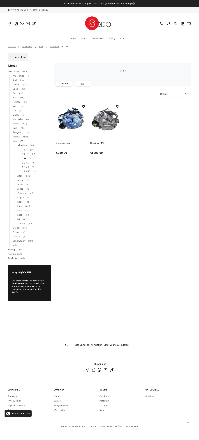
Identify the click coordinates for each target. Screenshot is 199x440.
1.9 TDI (25, 154)
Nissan (16, 123)
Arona (20, 180)
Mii (18, 219)
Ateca (20, 188)
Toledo (21, 223)
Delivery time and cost (18, 410)
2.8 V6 (25, 167)
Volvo (16, 245)
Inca (19, 210)
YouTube (104, 405)
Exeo (20, 201)
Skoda (16, 228)
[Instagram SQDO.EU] (16, 23)
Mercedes (18, 119)
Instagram (104, 401)
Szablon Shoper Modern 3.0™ (104, 426)
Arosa (20, 184)
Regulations (13, 396)
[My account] (169, 23)
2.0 (24, 158)
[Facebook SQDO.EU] (10, 23)
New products (15, 254)
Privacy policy (14, 401)
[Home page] (98, 23)
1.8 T (24, 149)
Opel (15, 128)
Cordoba (22, 193)
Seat (15, 141)
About (73, 38)
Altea (20, 175)
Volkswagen (19, 241)
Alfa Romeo (18, 75)
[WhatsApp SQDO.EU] (22, 23)
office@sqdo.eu (40, 10)
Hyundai (17, 102)
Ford (15, 97)
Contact (124, 38)
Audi (15, 80)
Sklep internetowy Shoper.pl (74, 426)
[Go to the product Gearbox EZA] (71, 119)
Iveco (15, 106)
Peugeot (17, 132)
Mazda (16, 115)
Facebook (104, 396)
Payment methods (16, 405)
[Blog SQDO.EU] (34, 23)
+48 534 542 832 (19, 10)
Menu (84, 38)
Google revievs (61, 405)
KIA (14, 110)
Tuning (112, 38)
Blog (102, 410)
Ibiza (19, 206)
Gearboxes (98, 38)
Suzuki (16, 232)
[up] (188, 422)
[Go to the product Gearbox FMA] (105, 119)
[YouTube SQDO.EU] (28, 23)
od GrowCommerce (129, 426)
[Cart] (189, 23)
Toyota (16, 236)
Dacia (15, 89)
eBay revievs (60, 410)
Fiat (14, 93)
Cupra (20, 197)
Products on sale (16, 258)
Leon (20, 214)
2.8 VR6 (26, 171)
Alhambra (22, 145)
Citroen (16, 84)
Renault (16, 136)
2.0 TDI (26, 162)
